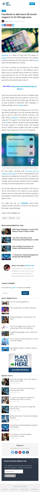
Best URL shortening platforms (19, 302)
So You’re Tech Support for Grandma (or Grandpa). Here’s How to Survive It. (22, 398)
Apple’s (4, 58)
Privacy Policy (24, 489)
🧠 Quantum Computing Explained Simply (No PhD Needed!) (25, 256)
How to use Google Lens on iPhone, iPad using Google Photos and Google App (22, 327)
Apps (4, 11)
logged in (14, 287)
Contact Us (14, 489)
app (37, 60)
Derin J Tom (8, 21)
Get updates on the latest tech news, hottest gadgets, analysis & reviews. (18, 467)
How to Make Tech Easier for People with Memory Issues (23, 247)
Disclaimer (34, 489)
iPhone (21, 105)
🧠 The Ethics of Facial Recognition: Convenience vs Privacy (21, 435)
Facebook (5, 55)
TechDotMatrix (22, 486)
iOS (6, 122)
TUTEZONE (24, 203)
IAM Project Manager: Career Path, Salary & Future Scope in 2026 (25, 230)
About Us (5, 489)
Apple (5, 218)
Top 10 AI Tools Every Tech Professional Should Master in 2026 (25, 239)
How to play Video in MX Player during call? (23, 308)
